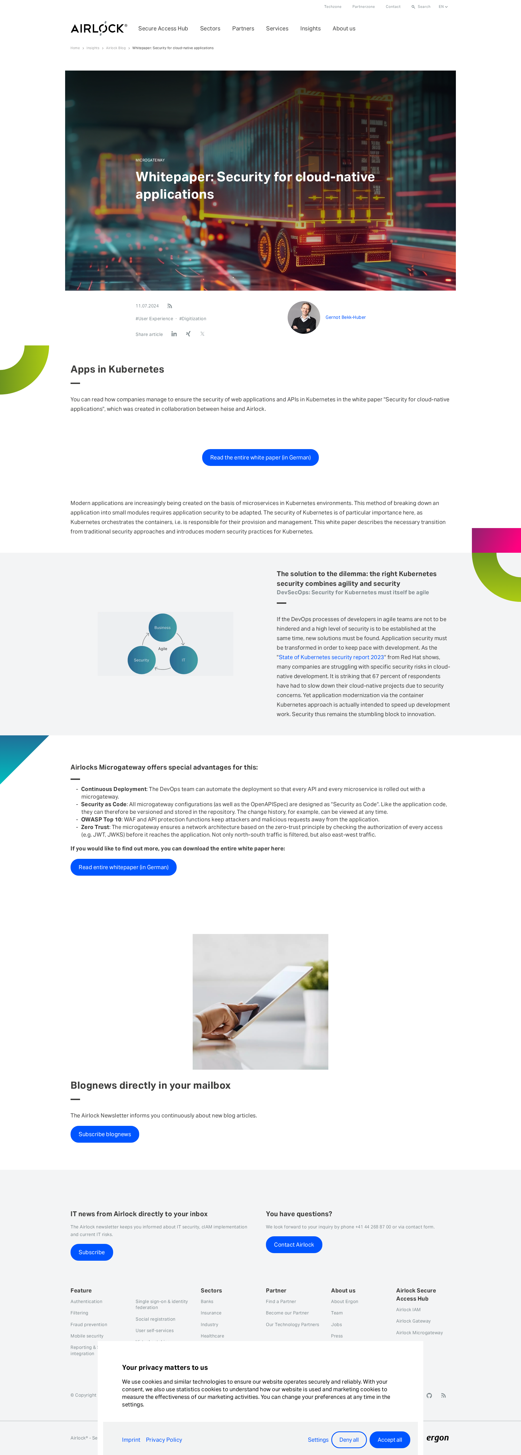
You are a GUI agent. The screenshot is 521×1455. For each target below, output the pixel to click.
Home (75, 48)
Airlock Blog (116, 48)
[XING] (188, 334)
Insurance (211, 1313)
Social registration (156, 1319)
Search (424, 6)
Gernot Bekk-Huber (346, 317)
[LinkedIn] (174, 334)
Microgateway (150, 160)
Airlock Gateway (413, 1321)
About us (344, 28)
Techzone (333, 6)
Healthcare (212, 1336)
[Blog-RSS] (169, 306)
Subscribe (92, 1252)
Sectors (210, 28)
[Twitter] (202, 334)
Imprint (131, 1439)
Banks (207, 1301)
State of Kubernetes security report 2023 (331, 657)
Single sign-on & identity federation (162, 1304)
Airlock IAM (408, 1310)
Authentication (86, 1301)
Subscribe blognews (105, 1134)
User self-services (155, 1330)
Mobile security (87, 1336)
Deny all (349, 1439)
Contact (393, 6)
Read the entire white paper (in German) (260, 457)
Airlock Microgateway (419, 1333)
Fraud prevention (89, 1324)
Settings (318, 1439)
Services (277, 28)
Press (337, 1336)
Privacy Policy (164, 1439)
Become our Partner (287, 1313)
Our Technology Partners (292, 1324)
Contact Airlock (294, 1244)
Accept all (390, 1439)
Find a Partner (281, 1301)
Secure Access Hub (163, 28)
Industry (209, 1324)
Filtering (79, 1313)
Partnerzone (363, 6)
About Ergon (344, 1301)
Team (337, 1313)
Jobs (336, 1324)
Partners (243, 28)
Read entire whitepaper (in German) (124, 867)
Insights (310, 28)
